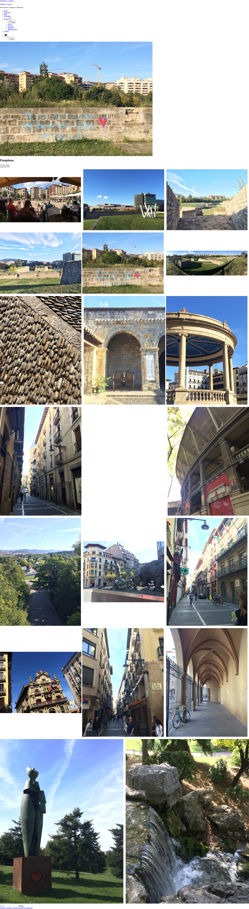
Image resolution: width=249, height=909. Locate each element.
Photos (6, 19)
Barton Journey (12, 29)
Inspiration (7, 16)
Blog (5, 14)
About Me (7, 12)
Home (6, 11)
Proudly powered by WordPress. (23, 908)
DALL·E (11, 26)
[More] (6, 35)
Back (12, 39)
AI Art (10, 24)
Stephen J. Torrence (6, 4)
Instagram (11, 28)
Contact (6, 31)
